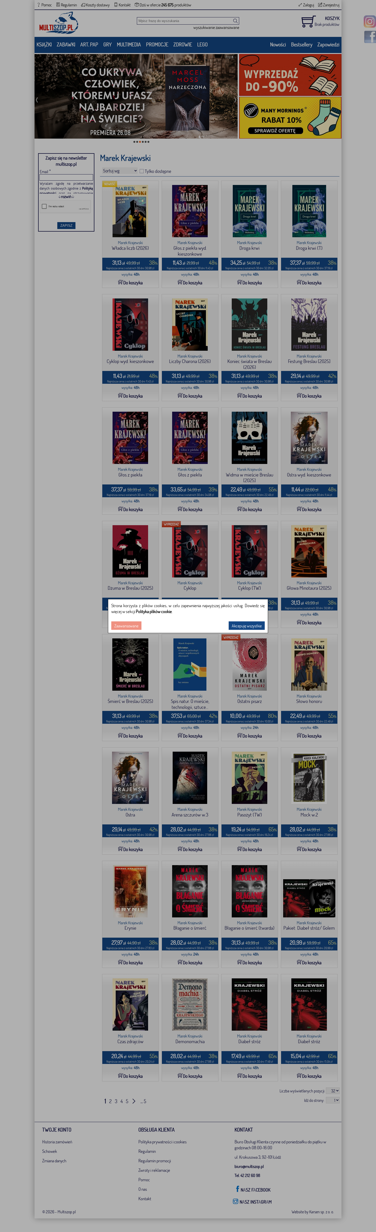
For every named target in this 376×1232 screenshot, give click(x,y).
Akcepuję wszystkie (247, 625)
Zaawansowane (126, 625)
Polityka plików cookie (154, 611)
